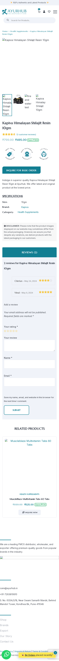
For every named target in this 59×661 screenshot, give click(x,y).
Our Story (6, 636)
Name (8, 358)
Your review (11, 337)
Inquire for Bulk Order (21, 170)
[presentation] (5, 479)
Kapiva (24, 207)
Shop (3, 619)
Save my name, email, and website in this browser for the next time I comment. (29, 399)
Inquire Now (31, 512)
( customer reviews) (26, 134)
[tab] (29, 252)
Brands (4, 625)
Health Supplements (19, 31)
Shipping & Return (22, 651)
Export (4, 630)
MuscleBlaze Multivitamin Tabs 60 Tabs (29, 499)
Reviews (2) (29, 252)
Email (8, 375)
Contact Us (6, 641)
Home (5, 31)
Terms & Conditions (41, 651)
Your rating (11, 326)
